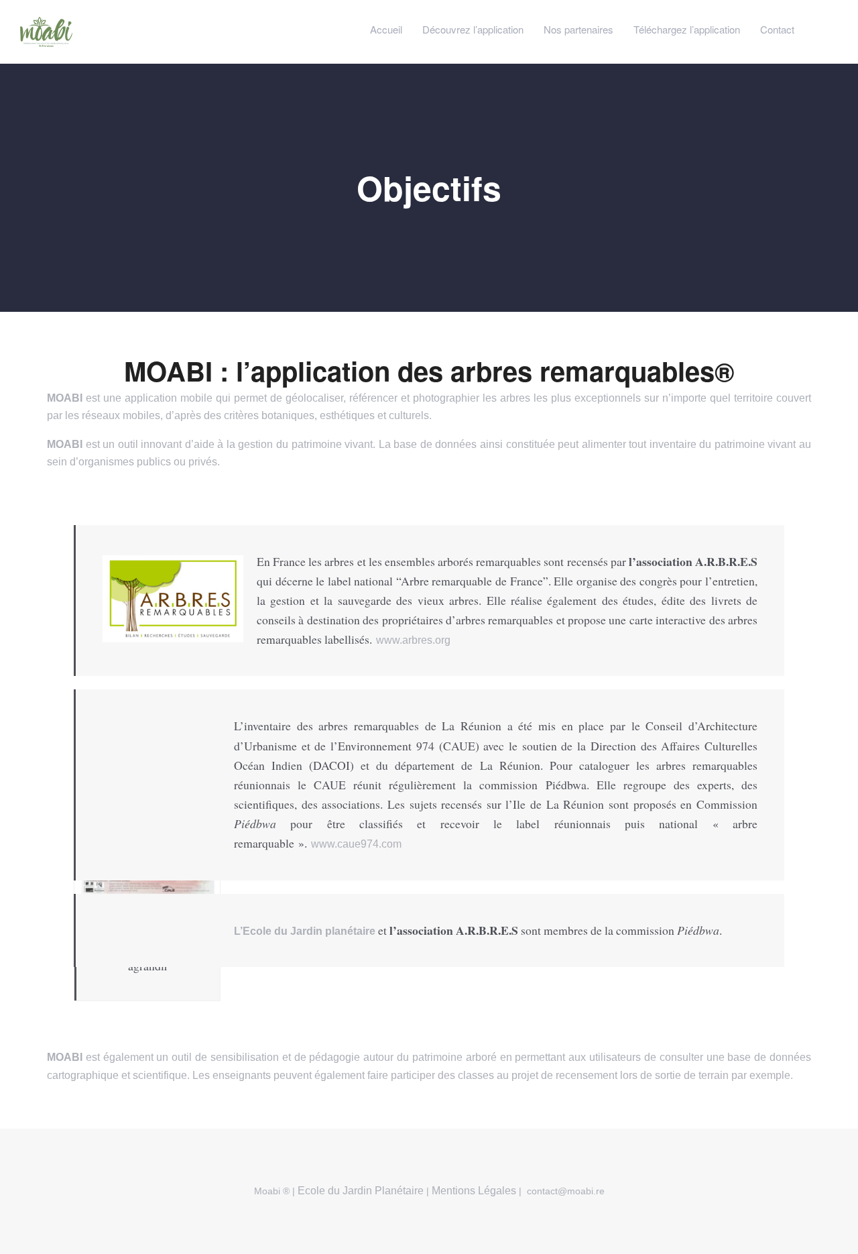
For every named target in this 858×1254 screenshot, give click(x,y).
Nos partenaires (578, 29)
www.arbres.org (413, 640)
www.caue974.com (356, 844)
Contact (777, 29)
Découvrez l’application (473, 29)
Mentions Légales (474, 1190)
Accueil (386, 29)
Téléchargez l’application (686, 29)
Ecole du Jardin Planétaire (359, 1190)
